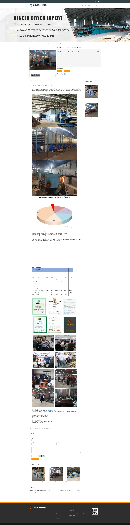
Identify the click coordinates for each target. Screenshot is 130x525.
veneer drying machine (57, 89)
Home (56, 5)
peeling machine (35, 88)
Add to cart (59, 70)
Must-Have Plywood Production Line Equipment (38, 492)
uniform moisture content (46, 233)
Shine (59, 51)
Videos (71, 5)
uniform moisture (40, 93)
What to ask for (33, 446)
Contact (79, 5)
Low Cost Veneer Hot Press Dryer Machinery (55, 482)
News (56, 515)
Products (35, 43)
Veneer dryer (40, 43)
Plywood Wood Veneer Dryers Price (38, 481)
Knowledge (95, 5)
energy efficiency (84, 51)
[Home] (38, 5)
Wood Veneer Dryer (46, 43)
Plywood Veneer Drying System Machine (73, 481)
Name (32, 438)
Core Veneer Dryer (48, 410)
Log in (99, 1)
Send (35, 458)
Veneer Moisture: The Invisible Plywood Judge (38, 490)
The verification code (34, 454)
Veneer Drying (42, 231)
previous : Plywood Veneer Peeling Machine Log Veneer (40, 428)
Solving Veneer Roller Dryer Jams (65, 490)
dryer (67, 51)
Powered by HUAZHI (73, 523)
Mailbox (32, 442)
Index (78, 523)
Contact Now (67, 70)
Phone (57, 442)
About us (57, 510)
